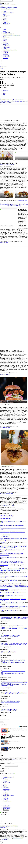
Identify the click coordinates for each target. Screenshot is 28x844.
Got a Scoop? (9, 9)
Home (4, 29)
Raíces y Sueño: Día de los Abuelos (10, 702)
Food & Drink (6, 15)
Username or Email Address (7, 763)
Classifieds (5, 24)
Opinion (5, 16)
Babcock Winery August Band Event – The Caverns (14, 628)
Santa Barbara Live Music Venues (11, 35)
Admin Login (5, 809)
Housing (2, 557)
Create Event (6, 56)
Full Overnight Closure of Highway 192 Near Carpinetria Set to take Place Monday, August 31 (12, 562)
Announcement (4, 565)
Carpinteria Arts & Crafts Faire (8, 710)
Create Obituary (7, 807)
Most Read (5, 536)
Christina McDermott (11, 557)
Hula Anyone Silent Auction (8, 652)
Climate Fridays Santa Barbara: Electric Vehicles (13, 693)
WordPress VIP (5, 839)
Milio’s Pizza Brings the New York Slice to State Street (12, 525)
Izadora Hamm (13, 580)
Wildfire (2, 542)
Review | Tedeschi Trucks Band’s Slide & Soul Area (13, 592)
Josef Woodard (9, 595)
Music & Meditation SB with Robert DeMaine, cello (14, 618)
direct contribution (20, 504)
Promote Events (7, 801)
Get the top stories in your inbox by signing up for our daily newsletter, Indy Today (14, 205)
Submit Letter (6, 808)
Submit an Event (4, 5)
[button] (14, 730)
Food (1, 68)
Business (2, 602)
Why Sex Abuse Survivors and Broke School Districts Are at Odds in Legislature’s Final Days (13, 569)
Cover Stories (6, 47)
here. (14, 773)
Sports (4, 19)
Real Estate (5, 22)
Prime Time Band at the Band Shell (9, 636)
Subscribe (3, 9)
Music (1, 595)
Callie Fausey (11, 550)
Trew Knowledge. (17, 838)
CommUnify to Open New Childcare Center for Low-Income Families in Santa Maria (13, 546)
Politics (2, 572)
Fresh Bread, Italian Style (5, 518)
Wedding (5, 48)
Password (2, 765)
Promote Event (6, 782)
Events (4, 18)
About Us (5, 54)
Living (4, 14)
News (4, 11)
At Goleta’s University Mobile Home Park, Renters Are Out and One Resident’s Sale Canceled (13, 607)
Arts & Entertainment (8, 12)
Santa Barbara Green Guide (10, 50)
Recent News (6, 534)
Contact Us (6, 55)
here (13, 759)
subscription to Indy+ (8, 505)
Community (3, 550)
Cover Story (6, 790)
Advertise (5, 52)
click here (6, 838)
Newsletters (13, 5)
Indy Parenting (6, 23)
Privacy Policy (3, 827)
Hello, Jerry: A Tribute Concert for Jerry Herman (13, 644)
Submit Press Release (8, 795)
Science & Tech (4, 580)
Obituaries (5, 20)
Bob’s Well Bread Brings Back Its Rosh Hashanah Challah (12, 532)
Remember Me (5, 768)
